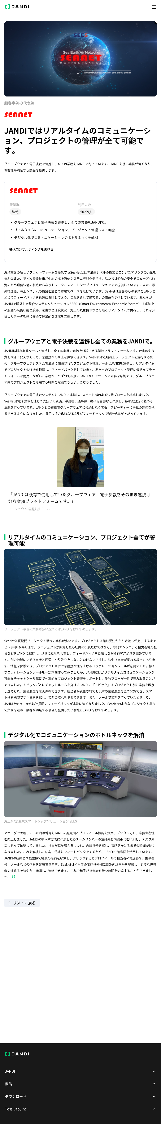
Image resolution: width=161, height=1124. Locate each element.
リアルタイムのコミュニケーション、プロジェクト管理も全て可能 (64, 229)
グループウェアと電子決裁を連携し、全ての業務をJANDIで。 (61, 222)
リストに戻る (24, 903)
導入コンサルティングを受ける (31, 249)
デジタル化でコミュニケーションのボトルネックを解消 (56, 237)
